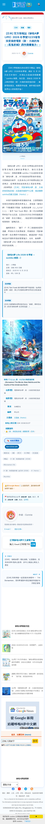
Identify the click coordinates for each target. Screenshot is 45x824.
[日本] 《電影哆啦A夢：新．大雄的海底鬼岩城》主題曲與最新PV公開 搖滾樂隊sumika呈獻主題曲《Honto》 (22, 190)
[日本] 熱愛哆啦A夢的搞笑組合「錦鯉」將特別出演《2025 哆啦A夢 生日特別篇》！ (22, 305)
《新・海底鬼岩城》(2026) (20, 459)
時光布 (22, 745)
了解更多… (28, 821)
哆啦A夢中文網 (17, 18)
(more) (28, 734)
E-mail (6, 529)
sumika (7, 476)
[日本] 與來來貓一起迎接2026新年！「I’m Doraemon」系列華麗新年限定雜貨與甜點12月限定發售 (22, 580)
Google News (13, 486)
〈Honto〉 (36, 471)
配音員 (7, 453)
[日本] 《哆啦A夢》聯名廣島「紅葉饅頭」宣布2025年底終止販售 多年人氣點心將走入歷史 (22, 562)
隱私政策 (28, 793)
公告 (12, 793)
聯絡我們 (22, 796)
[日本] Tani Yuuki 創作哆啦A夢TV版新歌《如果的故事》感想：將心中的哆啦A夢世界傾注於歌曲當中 (22, 290)
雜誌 (6, 459)
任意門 (7, 745)
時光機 (12, 745)
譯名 (21, 793)
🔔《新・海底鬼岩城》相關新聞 (17, 431)
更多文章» (18, 529)
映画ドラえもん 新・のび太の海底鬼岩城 (19, 379)
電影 (29, 27)
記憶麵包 (28, 745)
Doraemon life (10, 465)
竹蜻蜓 (17, 745)
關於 (3, 793)
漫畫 (22, 27)
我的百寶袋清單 (12, 447)
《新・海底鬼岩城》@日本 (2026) (17, 471)
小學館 (27, 453)
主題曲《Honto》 (20, 418)
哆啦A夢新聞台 (28, 18)
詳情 (26, 500)
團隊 (8, 793)
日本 (16, 27)
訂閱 (33, 544)
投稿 (27, 796)
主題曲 (35, 453)
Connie (30, 53)
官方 (19, 453)
